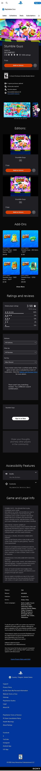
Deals (21, 15)
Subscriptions (30, 15)
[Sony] (36, 770)
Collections (13, 15)
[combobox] (20, 342)
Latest (4, 15)
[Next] (38, 110)
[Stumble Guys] (17, 109)
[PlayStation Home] (20, 3)
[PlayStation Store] (9, 9)
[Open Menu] (2, 3)
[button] (13, 94)
